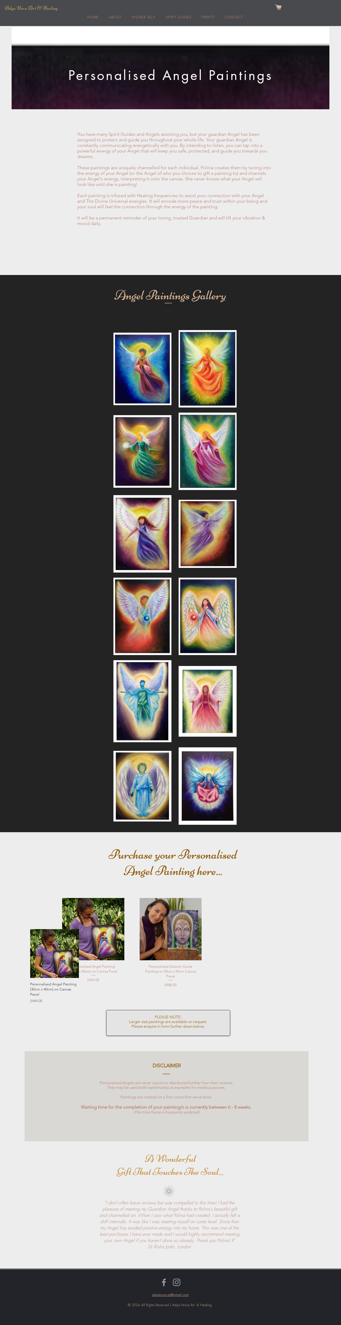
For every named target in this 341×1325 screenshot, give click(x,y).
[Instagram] (177, 1282)
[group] (134, 966)
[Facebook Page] (164, 1282)
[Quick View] (54, 953)
